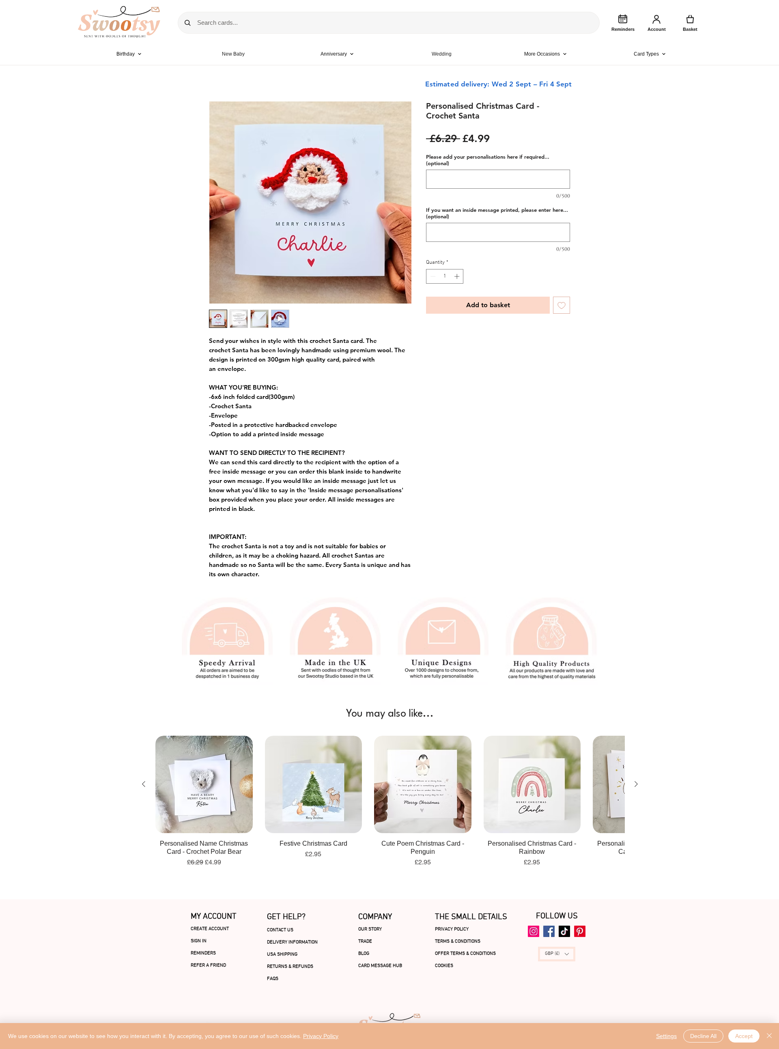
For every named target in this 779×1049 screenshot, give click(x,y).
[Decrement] (432, 276)
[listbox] (556, 954)
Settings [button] (666, 1036)
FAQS (272, 979)
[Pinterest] (579, 931)
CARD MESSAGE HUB (380, 966)
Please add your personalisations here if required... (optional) (487, 159)
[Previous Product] (143, 784)
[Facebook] (549, 931)
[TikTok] (564, 931)
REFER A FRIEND (208, 965)
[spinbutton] (445, 276)
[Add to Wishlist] (561, 305)
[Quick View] (204, 784)
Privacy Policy (320, 1036)
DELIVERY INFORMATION (292, 942)
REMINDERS (203, 953)
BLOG (363, 953)
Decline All (703, 1036)
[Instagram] (533, 931)
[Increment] (458, 276)
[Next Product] (636, 784)
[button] (556, 954)
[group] (390, 801)
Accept (744, 1036)
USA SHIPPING (282, 954)
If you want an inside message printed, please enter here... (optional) (497, 213)
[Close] (769, 1036)
